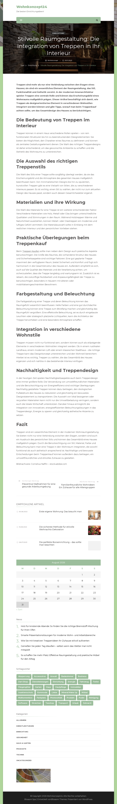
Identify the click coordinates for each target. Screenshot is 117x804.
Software (22, 703)
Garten (38, 687)
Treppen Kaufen (30, 251)
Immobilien (76, 687)
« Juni (19, 609)
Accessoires (40, 676)
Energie (71, 682)
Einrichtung (58, 33)
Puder (82, 698)
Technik (20, 755)
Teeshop (49, 703)
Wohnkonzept (53, 60)
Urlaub (75, 703)
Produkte (21, 749)
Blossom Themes (59, 799)
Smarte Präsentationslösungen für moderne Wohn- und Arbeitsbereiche (58, 635)
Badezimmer (67, 676)
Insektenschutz (25, 692)
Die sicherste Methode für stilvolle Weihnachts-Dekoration (56, 528)
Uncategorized (24, 760)
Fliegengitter (24, 687)
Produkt (70, 698)
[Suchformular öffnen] (97, 20)
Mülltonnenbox (25, 698)
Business (82, 676)
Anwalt (53, 676)
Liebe (54, 692)
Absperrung (24, 676)
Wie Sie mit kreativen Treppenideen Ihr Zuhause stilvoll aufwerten (55, 640)
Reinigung (93, 698)
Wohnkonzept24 (31, 7)
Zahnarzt (87, 703)
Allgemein (21, 720)
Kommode (42, 692)
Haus (48, 687)
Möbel (85, 692)
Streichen (36, 703)
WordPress (87, 799)
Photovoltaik (56, 698)
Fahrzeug (84, 682)
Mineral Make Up (69, 692)
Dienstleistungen (40, 682)
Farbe (96, 682)
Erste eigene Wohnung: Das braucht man (60, 511)
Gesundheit (22, 737)
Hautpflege (60, 687)
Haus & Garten (23, 743)
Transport (63, 703)
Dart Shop (23, 682)
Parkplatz (41, 698)
